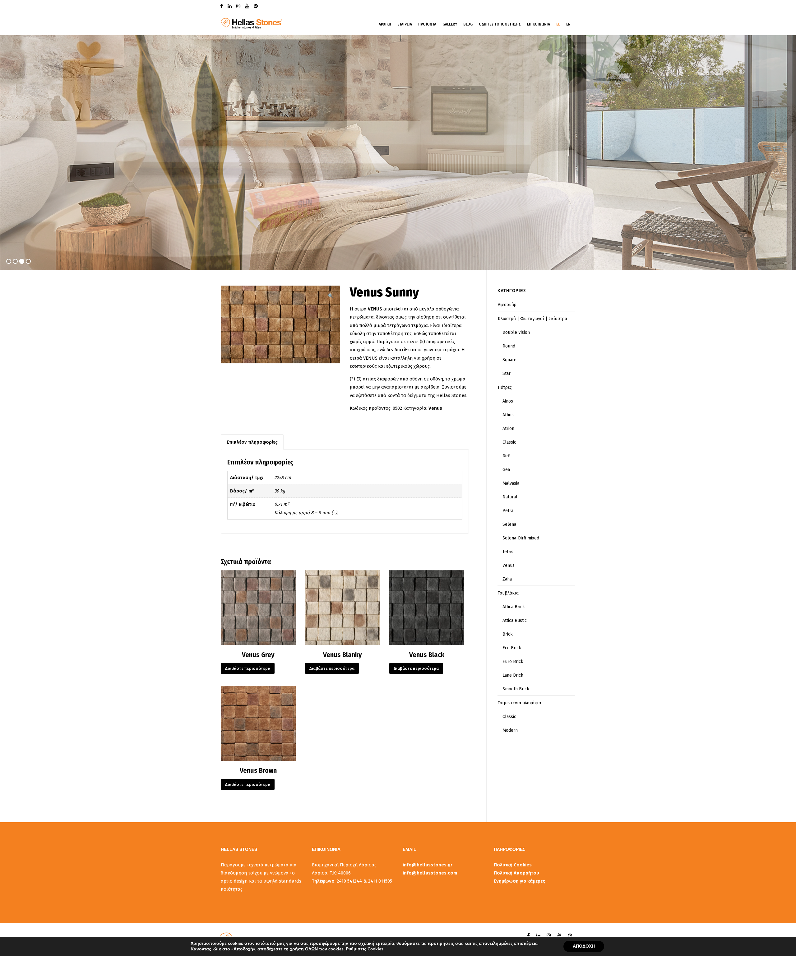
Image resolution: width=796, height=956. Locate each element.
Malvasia (510, 483)
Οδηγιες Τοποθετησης (500, 24)
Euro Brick (512, 661)
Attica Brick (513, 606)
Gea (506, 469)
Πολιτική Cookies (513, 865)
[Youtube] (248, 5)
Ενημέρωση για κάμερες (519, 881)
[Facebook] (222, 5)
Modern (510, 730)
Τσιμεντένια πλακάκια (519, 703)
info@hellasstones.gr (427, 865)
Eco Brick (511, 648)
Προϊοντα (427, 24)
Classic (509, 442)
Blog (468, 24)
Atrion (508, 428)
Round (508, 346)
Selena (509, 524)
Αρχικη (385, 24)
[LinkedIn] (230, 5)
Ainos (507, 401)
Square (509, 359)
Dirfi (506, 456)
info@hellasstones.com (430, 873)
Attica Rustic (514, 620)
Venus (435, 408)
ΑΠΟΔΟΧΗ (584, 946)
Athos (508, 414)
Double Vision (516, 332)
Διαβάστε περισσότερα (247, 668)
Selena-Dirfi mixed (520, 538)
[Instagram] (239, 5)
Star (506, 373)
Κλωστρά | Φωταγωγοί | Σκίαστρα (532, 318)
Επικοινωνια (538, 24)
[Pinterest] (256, 5)
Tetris (507, 551)
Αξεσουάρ (507, 304)
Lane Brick (512, 675)
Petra (507, 510)
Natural (509, 497)
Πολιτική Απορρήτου (516, 873)
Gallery (449, 24)
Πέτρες (505, 387)
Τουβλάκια (508, 593)
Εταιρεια (404, 24)
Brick (507, 634)
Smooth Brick (515, 689)
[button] (331, 296)
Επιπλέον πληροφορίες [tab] (252, 442)
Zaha (507, 579)
